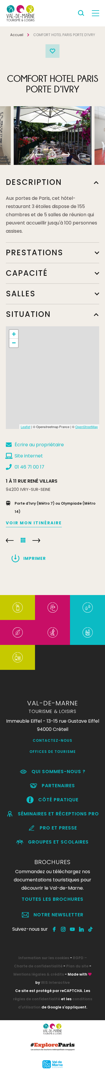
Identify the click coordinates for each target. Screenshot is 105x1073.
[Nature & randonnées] (18, 632)
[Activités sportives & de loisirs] (53, 632)
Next (66, 154)
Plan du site (77, 966)
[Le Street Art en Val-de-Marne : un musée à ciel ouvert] (18, 607)
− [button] (14, 343)
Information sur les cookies (43, 957)
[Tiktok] (90, 929)
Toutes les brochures (52, 899)
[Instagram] (63, 929)
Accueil (16, 34)
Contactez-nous (52, 740)
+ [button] (14, 334)
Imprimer (34, 558)
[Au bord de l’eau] (88, 607)
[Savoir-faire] (18, 657)
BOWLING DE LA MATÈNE (36, 540)
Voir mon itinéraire (34, 523)
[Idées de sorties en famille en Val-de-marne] (88, 632)
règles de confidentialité (36, 998)
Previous (39, 154)
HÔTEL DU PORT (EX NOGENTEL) (10, 540)
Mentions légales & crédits (38, 974)
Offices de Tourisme (52, 751)
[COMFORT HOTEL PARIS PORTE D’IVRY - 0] (53, 135)
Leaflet (25, 426)
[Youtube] (72, 929)
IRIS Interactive (55, 982)
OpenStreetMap (86, 426)
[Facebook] (54, 929)
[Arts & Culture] (53, 607)
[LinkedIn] (81, 929)
